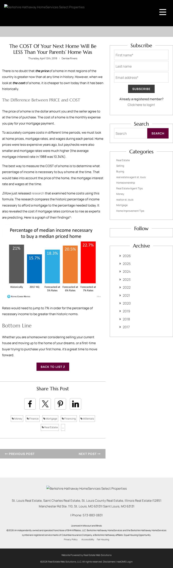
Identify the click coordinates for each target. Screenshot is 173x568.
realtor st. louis (124, 199)
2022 (127, 287)
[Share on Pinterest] (60, 404)
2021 (126, 295)
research (37, 193)
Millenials (88, 418)
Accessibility (87, 539)
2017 (126, 327)
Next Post (88, 454)
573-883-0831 (93, 515)
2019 (126, 311)
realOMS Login (125, 561)
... (63, 427)
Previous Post (21, 454)
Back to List (52, 367)
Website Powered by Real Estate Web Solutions (86, 555)
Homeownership (125, 182)
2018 (126, 319)
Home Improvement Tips (130, 211)
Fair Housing (103, 539)
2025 (127, 263)
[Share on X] (45, 404)
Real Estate (51, 427)
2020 (127, 303)
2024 (127, 271)
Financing (70, 418)
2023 (127, 279)
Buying (120, 171)
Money (18, 418)
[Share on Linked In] (75, 404)
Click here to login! (141, 105)
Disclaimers (109, 561)
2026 (127, 256)
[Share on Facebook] (30, 404)
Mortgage (51, 418)
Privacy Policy (71, 539)
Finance (34, 418)
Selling (120, 166)
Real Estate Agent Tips (129, 188)
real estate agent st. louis (131, 177)
